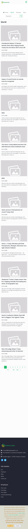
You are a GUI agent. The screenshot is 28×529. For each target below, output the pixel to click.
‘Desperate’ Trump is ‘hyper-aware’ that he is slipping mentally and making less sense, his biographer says (14, 281)
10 (7, 370)
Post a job (3, 488)
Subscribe (3, 478)
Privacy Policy (21, 513)
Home (6, 12)
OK (10, 525)
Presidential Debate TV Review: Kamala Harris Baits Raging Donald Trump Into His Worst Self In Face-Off (13, 45)
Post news (4, 492)
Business (18, 12)
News (2, 476)
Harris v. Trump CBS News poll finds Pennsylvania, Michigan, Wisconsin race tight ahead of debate (14, 246)
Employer (3, 472)
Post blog (3, 490)
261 (14, 370)
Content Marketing (6, 494)
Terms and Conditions (13, 515)
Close (17, 525)
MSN (3, 113)
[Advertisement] (14, 390)
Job (2, 469)
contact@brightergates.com (10, 450)
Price (2, 497)
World (12, 12)
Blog (2, 474)
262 (17, 370)
